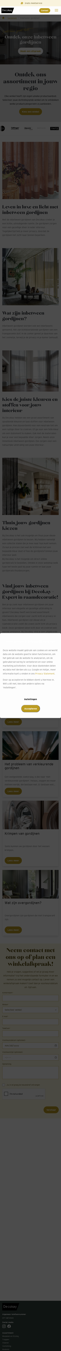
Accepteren (30, 708)
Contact (44, 10)
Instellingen (30, 699)
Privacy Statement (44, 673)
